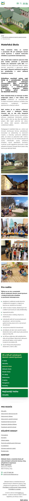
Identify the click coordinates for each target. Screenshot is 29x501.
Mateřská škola (7, 366)
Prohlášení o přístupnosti (10, 487)
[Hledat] (20, 3)
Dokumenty (6, 377)
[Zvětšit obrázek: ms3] (14, 185)
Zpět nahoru (24, 500)
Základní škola (6, 369)
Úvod (2, 35)
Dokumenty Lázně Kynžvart (9, 419)
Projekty (5, 380)
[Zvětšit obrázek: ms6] (14, 207)
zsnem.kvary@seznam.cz (17, 3)
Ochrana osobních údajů (8, 448)
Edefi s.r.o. (21, 492)
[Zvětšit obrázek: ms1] (14, 163)
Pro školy (5, 374)
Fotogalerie (5, 383)
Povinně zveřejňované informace (11, 443)
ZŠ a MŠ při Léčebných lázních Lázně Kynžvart (12, 356)
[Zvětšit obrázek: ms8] (14, 250)
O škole (4, 360)
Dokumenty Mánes (7, 416)
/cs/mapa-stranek (24, 3)
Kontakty (5, 385)
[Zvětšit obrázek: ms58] (14, 272)
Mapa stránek (22, 487)
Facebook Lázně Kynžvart (8, 427)
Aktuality (5, 363)
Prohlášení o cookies (14, 489)
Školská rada (4, 451)
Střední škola (6, 372)
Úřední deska (5, 440)
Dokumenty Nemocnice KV (9, 413)
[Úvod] (3, 3)
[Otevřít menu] (27, 4)
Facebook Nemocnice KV (8, 421)
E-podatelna (4, 445)
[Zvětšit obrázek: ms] (14, 228)
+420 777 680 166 (8, 472)
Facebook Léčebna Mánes (9, 424)
